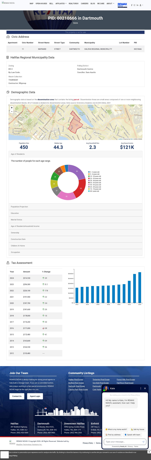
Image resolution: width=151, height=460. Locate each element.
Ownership (15, 233)
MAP (31, 3)
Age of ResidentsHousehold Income (25, 226)
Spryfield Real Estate (101, 383)
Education (15, 213)
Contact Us (16, 396)
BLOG (93, 3)
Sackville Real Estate (76, 386)
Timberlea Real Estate (101, 380)
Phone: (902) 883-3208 (100, 433)
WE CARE (100, 3)
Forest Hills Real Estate (126, 380)
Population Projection (19, 207)
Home (75, 23)
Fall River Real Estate (125, 383)
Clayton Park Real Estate (78, 389)
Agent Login (35, 396)
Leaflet (120, 139)
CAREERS (84, 3)
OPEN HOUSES (41, 3)
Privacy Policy (11, 456)
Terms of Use (101, 443)
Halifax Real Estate (75, 380)
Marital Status (16, 220)
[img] (149, 452)
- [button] (12, 111)
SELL (51, 3)
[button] (61, 3)
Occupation (15, 252)
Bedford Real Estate (76, 383)
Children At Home (18, 246)
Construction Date (18, 239)
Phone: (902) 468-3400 (46, 433)
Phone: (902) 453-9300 (19, 433)
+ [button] (12, 107)
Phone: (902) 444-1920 (73, 433)
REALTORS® (74, 3)
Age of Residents (18, 154)
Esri (132, 139)
